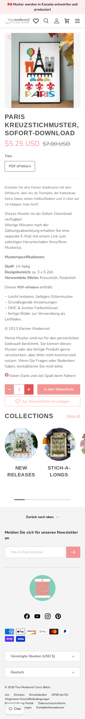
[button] (67, 21)
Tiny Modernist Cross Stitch (32, 687)
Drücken (19, 695)
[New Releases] (21, 444)
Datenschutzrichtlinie (51, 703)
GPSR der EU (59, 695)
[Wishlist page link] (36, 21)
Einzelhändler (38, 695)
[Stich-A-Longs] (59, 444)
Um (7, 695)
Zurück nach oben (40, 517)
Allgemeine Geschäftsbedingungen (27, 699)
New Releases (21, 471)
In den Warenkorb (58, 389)
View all (73, 416)
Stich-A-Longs (59, 471)
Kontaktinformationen (50, 707)
